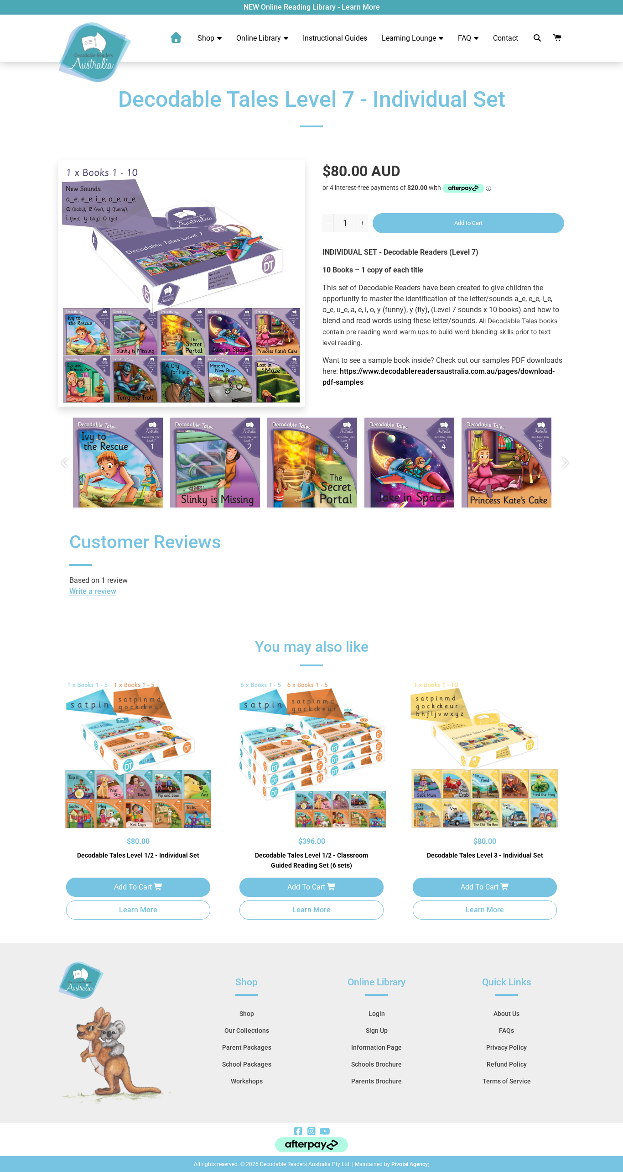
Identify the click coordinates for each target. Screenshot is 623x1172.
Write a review (92, 591)
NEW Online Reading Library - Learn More (312, 7)
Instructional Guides (335, 38)
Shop (206, 38)
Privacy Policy (506, 1047)
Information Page (376, 1047)
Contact (505, 38)
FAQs (506, 1030)
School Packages (246, 1064)
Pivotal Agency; (410, 1164)
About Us (506, 1013)
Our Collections (246, 1030)
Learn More (138, 909)
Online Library (259, 38)
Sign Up (377, 1030)
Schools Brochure (376, 1064)
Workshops (247, 1081)
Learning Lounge (410, 38)
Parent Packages (246, 1047)
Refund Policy (507, 1064)
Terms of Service (507, 1081)
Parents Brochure (376, 1081)
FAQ (465, 38)
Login (377, 1013)
